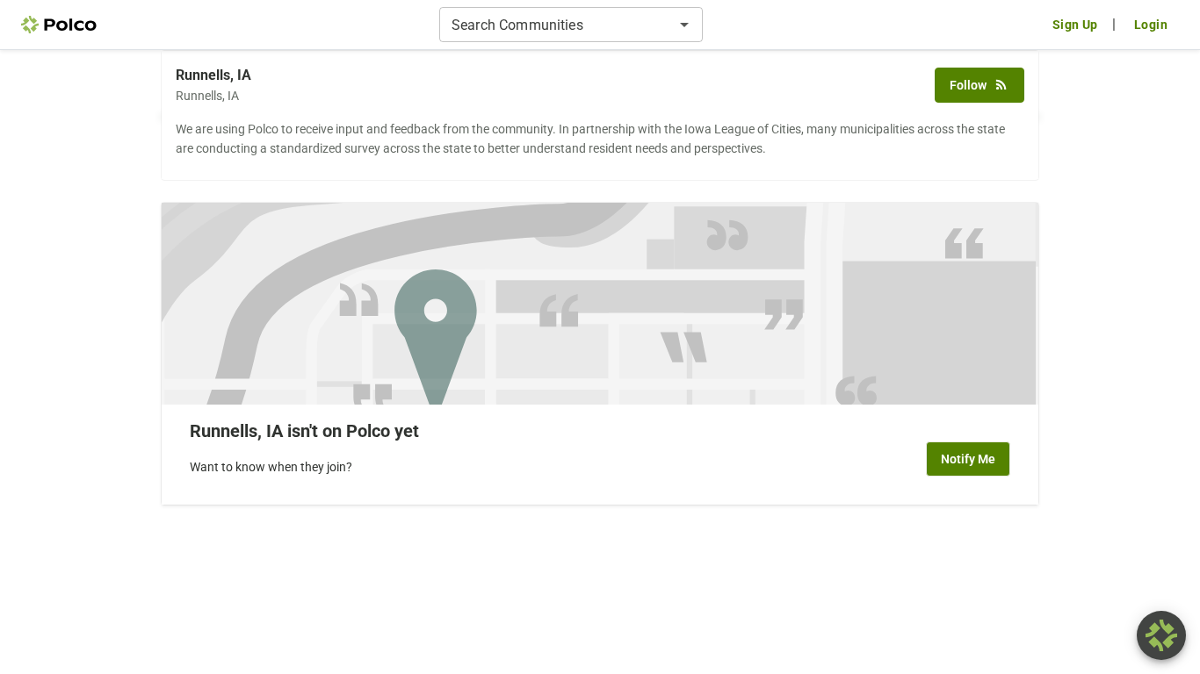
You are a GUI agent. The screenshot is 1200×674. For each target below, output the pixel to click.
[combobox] (557, 24)
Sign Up (1075, 25)
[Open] (684, 24)
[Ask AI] (1161, 635)
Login (1150, 25)
